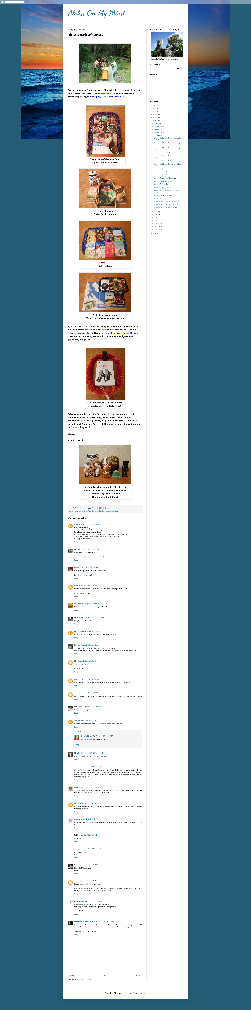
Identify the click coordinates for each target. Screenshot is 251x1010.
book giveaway (78, 511)
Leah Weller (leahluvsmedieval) (84, 921)
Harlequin (95, 511)
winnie (76, 881)
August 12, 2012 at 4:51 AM (89, 567)
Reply (76, 542)
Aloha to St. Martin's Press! (163, 175)
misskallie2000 (79, 901)
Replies (79, 732)
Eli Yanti (77, 549)
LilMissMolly (78, 803)
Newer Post (72, 975)
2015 (154, 111)
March (157, 223)
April (156, 220)
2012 (154, 120)
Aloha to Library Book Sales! (163, 195)
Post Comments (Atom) (83, 979)
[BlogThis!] (101, 508)
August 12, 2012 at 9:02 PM (88, 835)
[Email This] (98, 508)
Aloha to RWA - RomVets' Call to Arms (166, 201)
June (156, 214)
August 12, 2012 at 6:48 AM (90, 645)
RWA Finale (158, 198)
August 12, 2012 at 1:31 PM (87, 720)
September (158, 132)
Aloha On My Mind (96, 13)
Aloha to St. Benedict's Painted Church (166, 153)
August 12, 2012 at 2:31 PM (92, 767)
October (157, 129)
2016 (154, 108)
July (156, 211)
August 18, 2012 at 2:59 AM (105, 921)
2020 (154, 105)
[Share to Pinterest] (108, 508)
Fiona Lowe (78, 787)
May (75, 661)
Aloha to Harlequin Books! (162, 187)
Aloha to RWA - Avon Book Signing (165, 207)
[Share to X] (103, 508)
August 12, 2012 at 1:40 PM (105, 736)
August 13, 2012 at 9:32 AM (90, 865)
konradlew (129, 993)
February (158, 226)
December (158, 123)
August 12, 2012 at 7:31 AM (90, 679)
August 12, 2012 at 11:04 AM (92, 707)
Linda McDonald (80, 631)
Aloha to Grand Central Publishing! (165, 178)
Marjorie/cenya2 (79, 617)
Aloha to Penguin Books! (162, 169)
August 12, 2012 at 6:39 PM (92, 803)
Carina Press (87, 511)
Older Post (138, 975)
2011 (154, 233)
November (158, 126)
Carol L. (77, 865)
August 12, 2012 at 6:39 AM (95, 631)
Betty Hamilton (79, 604)
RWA (103, 511)
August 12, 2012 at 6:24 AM (95, 617)
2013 (154, 117)
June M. (77, 819)
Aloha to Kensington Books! (163, 181)
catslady (77, 693)
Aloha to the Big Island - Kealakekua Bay (167, 161)
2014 (154, 114)
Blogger (143, 993)
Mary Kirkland (79, 753)
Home (105, 975)
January (157, 229)
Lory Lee (77, 645)
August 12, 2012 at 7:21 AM (87, 661)
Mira (100, 511)
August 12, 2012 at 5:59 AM (90, 585)
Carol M (77, 585)
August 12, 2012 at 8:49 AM (89, 693)
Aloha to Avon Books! (161, 184)
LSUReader (78, 707)
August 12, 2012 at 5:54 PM (92, 787)
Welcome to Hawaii (112, 511)
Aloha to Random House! (162, 172)
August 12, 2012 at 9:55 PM (92, 849)
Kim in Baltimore (86, 736)
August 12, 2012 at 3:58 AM (90, 549)
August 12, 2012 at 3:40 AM (90, 524)
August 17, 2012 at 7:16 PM (93, 901)
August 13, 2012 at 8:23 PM (88, 881)
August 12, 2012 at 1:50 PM (94, 753)
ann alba (77, 524)
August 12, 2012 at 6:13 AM (94, 604)
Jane (75, 720)
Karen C (77, 679)
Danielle (77, 567)
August (157, 135)
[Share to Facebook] (106, 508)
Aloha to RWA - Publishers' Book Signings (167, 204)
